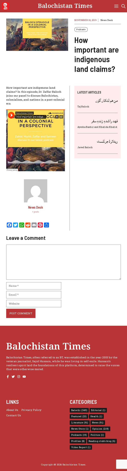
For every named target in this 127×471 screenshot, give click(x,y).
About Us (12, 410)
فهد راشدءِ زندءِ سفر (104, 121)
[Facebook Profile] (7, 376)
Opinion (100, 428)
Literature (79, 422)
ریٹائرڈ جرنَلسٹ (107, 141)
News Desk (107, 20)
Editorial (98, 410)
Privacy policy (31, 410)
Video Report (80, 447)
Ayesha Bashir (85, 126)
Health (96, 416)
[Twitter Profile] (13, 376)
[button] (123, 6)
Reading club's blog (102, 441)
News (97, 422)
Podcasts (81, 29)
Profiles (78, 441)
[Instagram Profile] (18, 376)
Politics (97, 434)
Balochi (79, 410)
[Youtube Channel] (24, 376)
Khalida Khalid (108, 126)
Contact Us (13, 415)
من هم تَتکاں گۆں (106, 101)
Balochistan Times (65, 6)
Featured (79, 416)
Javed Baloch (85, 147)
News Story (79, 428)
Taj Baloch (83, 106)
